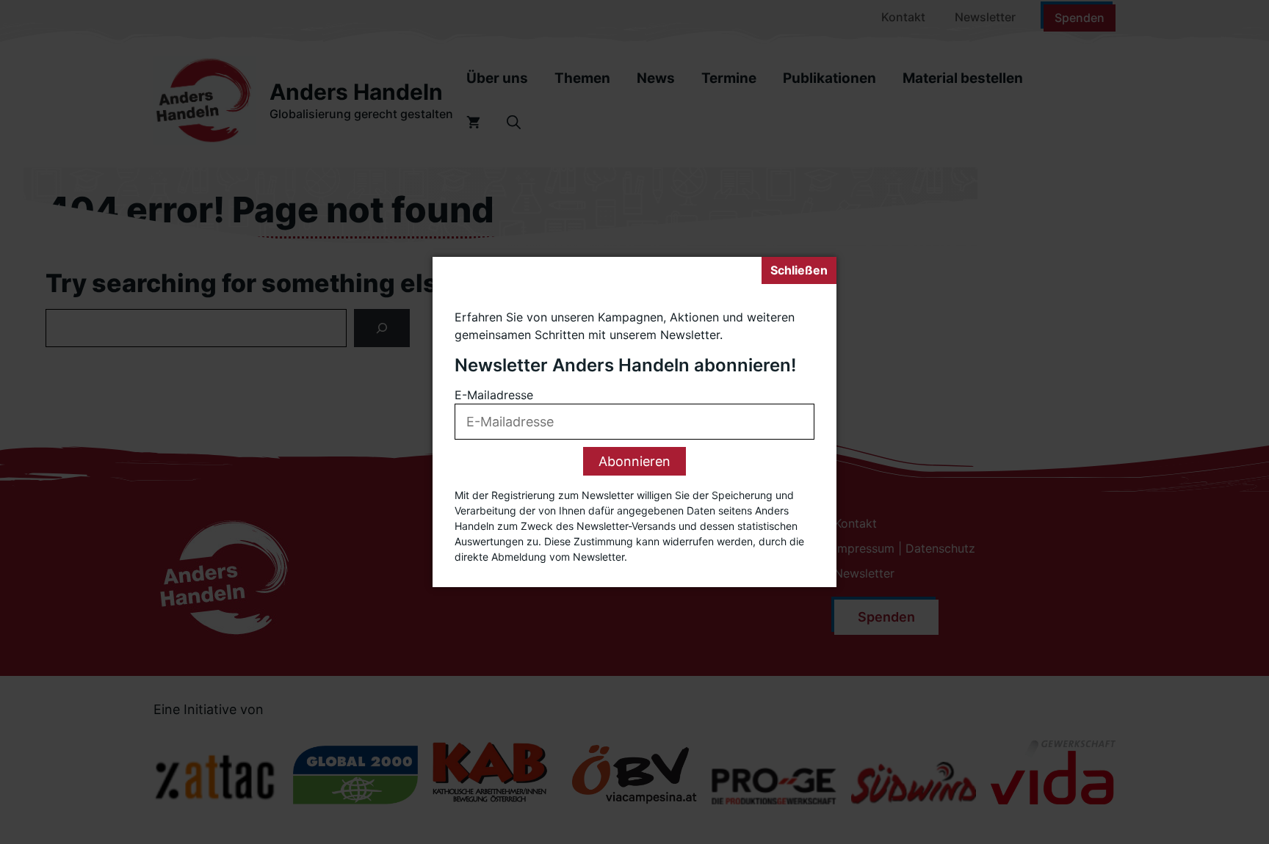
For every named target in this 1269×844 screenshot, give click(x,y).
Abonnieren (634, 462)
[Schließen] (799, 270)
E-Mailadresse (494, 395)
